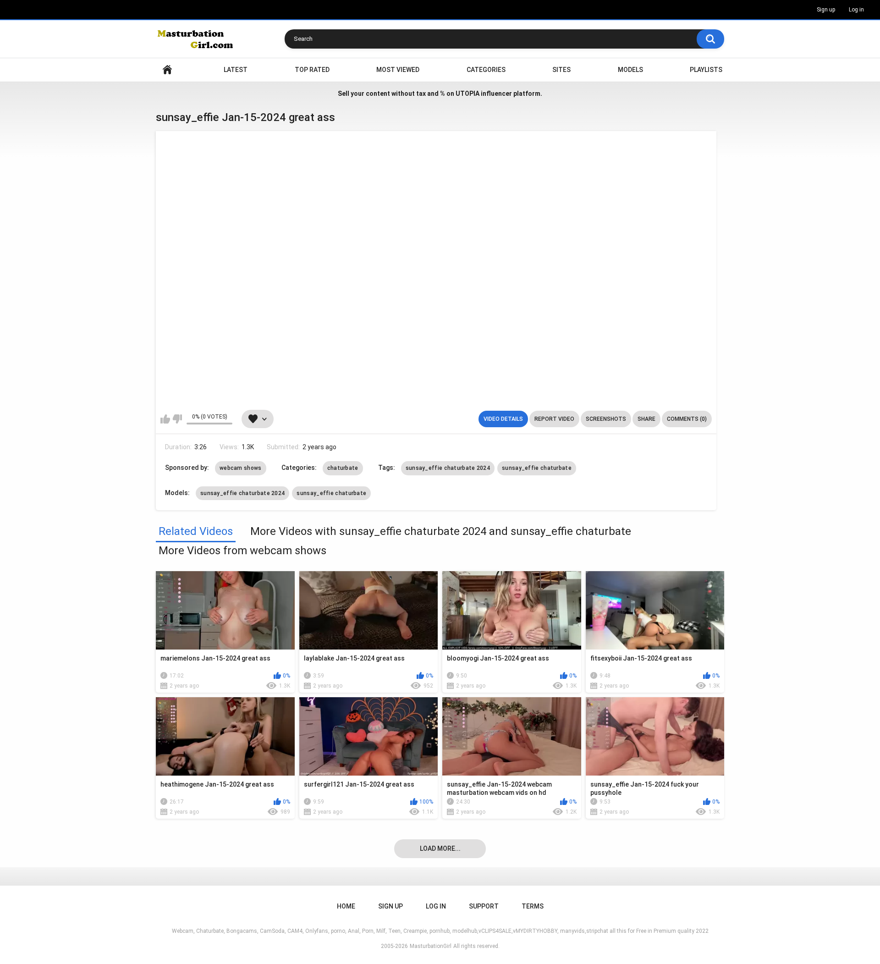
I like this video (165, 419)
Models (630, 69)
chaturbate (342, 468)
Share (646, 419)
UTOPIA (467, 93)
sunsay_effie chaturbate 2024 (448, 468)
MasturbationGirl (430, 946)
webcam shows (241, 468)
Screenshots (606, 419)
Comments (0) (687, 419)
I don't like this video (177, 419)
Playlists (706, 69)
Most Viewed (397, 69)
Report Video (554, 419)
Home (167, 70)
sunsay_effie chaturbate (537, 468)
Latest (236, 69)
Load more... (440, 848)
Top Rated (312, 69)
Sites (561, 69)
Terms (533, 906)
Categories (486, 69)
